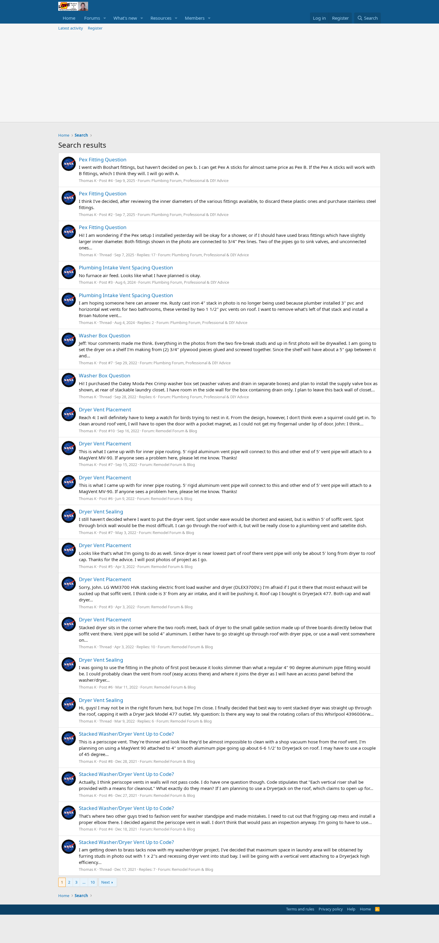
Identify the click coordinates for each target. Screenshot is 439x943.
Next (105, 882)
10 (92, 882)
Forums (92, 18)
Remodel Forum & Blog (176, 430)
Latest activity (70, 28)
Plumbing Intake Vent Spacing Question (126, 267)
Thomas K (87, 180)
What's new (125, 18)
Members (195, 18)
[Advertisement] (219, 77)
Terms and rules (300, 909)
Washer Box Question (105, 335)
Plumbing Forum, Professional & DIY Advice (189, 180)
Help (351, 909)
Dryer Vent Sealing (101, 511)
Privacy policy (331, 909)
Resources (161, 18)
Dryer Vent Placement (105, 409)
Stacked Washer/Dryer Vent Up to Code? (126, 733)
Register (95, 28)
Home (69, 18)
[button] (105, 18)
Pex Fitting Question (103, 159)
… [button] (83, 882)
